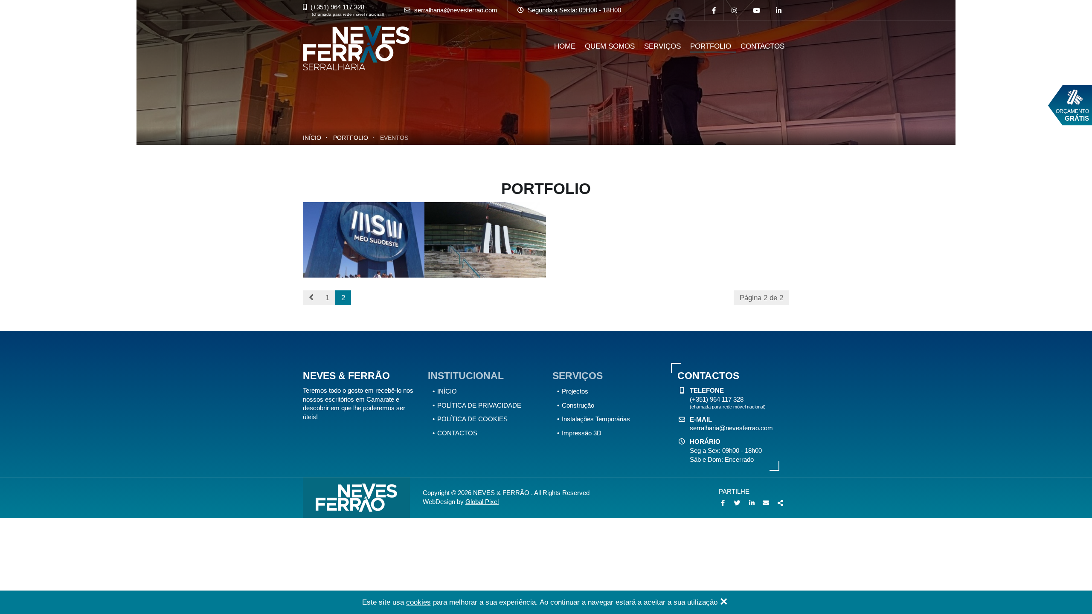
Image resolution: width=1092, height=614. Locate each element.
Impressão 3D (581, 433)
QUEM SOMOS (610, 46)
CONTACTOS (762, 46)
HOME (564, 46)
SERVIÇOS (662, 46)
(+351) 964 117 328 (337, 7)
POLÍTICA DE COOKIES (472, 419)
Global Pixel (482, 501)
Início (312, 137)
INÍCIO (447, 391)
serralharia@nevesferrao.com (455, 10)
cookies (418, 602)
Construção (578, 405)
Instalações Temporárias (596, 419)
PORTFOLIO (710, 46)
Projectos (575, 391)
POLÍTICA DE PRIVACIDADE (479, 405)
